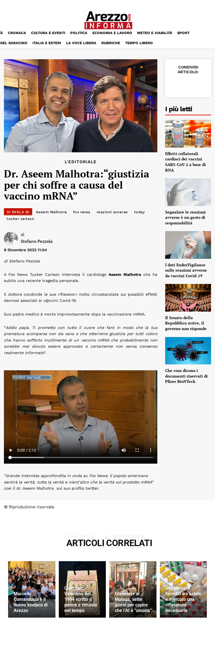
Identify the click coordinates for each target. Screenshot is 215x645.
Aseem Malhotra (51, 212)
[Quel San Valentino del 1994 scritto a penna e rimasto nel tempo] (82, 589)
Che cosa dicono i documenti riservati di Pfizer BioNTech (186, 376)
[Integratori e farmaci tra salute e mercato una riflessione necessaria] (183, 589)
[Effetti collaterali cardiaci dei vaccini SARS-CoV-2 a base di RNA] (188, 133)
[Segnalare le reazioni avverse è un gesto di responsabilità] (188, 192)
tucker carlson (20, 219)
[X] (187, 84)
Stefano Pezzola (37, 241)
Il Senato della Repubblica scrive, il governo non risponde (186, 323)
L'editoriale (81, 162)
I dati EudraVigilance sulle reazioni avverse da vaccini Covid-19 (186, 270)
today (139, 212)
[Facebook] (174, 84)
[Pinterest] (200, 84)
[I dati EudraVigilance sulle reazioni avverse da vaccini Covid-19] (188, 245)
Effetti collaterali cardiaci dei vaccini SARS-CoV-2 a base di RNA (185, 162)
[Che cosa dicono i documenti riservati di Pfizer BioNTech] (188, 350)
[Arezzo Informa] (108, 20)
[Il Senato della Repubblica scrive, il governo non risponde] (188, 297)
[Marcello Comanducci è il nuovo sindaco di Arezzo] (31, 589)
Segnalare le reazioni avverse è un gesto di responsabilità (185, 217)
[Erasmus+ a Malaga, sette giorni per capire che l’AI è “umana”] (132, 589)
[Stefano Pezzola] (12, 239)
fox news (81, 212)
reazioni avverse (112, 212)
